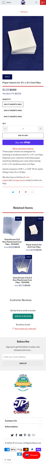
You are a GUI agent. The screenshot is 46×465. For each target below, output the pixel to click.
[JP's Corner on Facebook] (16, 435)
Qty (4, 124)
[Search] (37, 2)
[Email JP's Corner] (33, 435)
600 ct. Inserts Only (13, 117)
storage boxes (18, 180)
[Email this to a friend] (32, 192)
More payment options (23, 148)
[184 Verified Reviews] (23, 392)
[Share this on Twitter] (13, 192)
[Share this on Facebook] (19, 192)
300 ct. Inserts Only (13, 110)
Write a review (23, 316)
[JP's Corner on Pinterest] (25, 435)
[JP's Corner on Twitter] (12, 435)
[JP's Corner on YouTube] (21, 435)
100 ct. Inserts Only (13, 104)
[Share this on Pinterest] (25, 192)
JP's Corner (23, 2)
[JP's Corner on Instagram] (29, 435)
